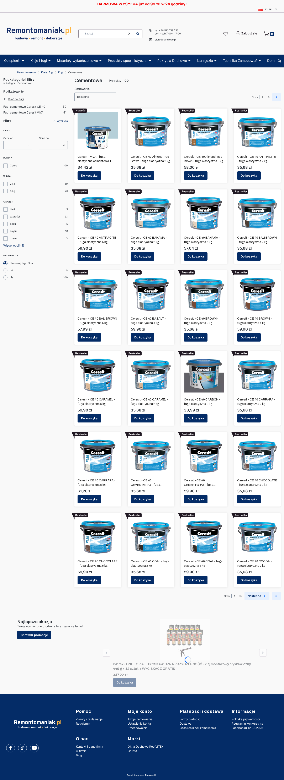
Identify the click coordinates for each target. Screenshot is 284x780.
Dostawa (185, 723)
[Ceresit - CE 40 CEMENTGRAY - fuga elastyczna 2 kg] (151, 456)
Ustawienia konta (139, 723)
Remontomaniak (26, 72)
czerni (13, 238)
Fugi (60, 72)
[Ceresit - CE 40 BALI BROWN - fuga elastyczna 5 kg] (98, 294)
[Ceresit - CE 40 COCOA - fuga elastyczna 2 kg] (257, 537)
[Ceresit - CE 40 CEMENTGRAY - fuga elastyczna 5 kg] (204, 456)
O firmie (81, 751)
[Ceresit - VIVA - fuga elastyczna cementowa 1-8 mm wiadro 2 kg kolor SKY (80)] (98, 132)
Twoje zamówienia (140, 719)
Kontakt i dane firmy (89, 746)
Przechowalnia (137, 728)
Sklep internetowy (141, 775)
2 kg (12, 183)
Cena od (8, 138)
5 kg (12, 191)
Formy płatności (190, 719)
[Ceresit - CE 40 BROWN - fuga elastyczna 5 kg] (257, 294)
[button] (137, 33)
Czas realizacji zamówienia (198, 728)
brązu (13, 231)
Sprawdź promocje (34, 635)
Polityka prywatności (246, 719)
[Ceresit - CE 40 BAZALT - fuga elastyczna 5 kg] (151, 294)
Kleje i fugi (47, 72)
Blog (79, 755)
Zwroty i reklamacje (89, 719)
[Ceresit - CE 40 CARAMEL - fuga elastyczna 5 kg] (98, 375)
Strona (255, 97)
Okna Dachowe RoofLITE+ (145, 746)
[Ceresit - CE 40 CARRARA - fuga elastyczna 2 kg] (257, 375)
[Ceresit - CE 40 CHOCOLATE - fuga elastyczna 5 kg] (98, 537)
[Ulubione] (226, 34)
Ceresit (14, 165)
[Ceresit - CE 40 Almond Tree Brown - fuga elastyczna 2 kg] (151, 132)
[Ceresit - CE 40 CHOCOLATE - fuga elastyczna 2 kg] (257, 456)
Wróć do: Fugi (16, 99)
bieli (12, 209)
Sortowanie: (82, 88)
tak (12, 270)
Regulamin (83, 723)
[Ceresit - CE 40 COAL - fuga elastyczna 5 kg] (204, 537)
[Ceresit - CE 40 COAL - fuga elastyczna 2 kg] (151, 537)
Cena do (44, 138)
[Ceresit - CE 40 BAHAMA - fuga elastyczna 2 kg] (151, 213)
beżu (13, 223)
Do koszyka (89, 175)
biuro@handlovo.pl (165, 39)
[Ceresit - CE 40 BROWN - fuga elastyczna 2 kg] (204, 294)
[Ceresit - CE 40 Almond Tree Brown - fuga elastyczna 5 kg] (204, 132)
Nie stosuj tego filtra (21, 263)
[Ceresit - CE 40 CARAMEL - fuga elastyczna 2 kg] (151, 375)
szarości (15, 216)
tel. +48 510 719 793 (167, 30)
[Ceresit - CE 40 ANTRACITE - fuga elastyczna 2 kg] (257, 132)
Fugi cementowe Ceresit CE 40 (35, 106)
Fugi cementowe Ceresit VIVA (35, 112)
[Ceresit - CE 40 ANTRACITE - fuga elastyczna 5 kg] (98, 213)
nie (11, 277)
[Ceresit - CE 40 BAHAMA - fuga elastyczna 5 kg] (204, 213)
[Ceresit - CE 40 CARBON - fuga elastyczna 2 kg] (204, 375)
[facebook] (10, 748)
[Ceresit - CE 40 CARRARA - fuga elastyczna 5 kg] (98, 456)
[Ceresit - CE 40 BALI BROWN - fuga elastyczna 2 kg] (257, 213)
